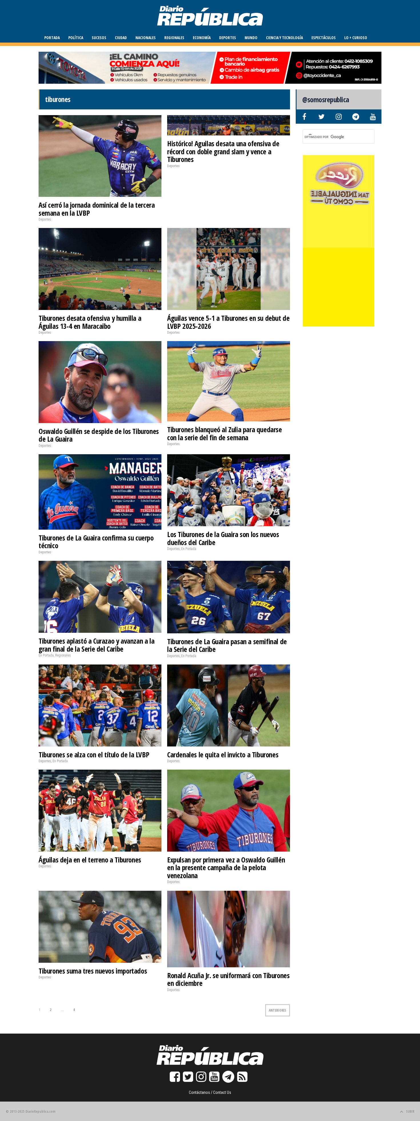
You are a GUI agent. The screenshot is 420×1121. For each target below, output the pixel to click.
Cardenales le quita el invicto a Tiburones (222, 754)
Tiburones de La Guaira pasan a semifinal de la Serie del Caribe (227, 645)
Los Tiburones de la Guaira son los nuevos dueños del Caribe (223, 538)
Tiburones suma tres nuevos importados (93, 971)
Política (75, 37)
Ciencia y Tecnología (284, 37)
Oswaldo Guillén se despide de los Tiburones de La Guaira (99, 435)
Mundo (251, 37)
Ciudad (121, 37)
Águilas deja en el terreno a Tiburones (90, 859)
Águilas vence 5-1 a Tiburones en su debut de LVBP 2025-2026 (228, 322)
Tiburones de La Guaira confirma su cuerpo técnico (96, 542)
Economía (202, 37)
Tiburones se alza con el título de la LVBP (94, 754)
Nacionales (145, 37)
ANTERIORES (277, 1010)
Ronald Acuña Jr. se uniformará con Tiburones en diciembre (228, 979)
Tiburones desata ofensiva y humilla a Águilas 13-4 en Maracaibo (90, 322)
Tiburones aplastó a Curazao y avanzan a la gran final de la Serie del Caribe (96, 645)
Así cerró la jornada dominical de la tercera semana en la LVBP (97, 209)
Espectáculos (323, 37)
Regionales (174, 37)
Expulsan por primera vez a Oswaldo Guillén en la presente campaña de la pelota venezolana (226, 867)
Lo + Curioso (355, 37)
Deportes (227, 37)
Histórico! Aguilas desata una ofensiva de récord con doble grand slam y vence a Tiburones (223, 151)
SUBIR (410, 1111)
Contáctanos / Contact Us (210, 1092)
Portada (52, 37)
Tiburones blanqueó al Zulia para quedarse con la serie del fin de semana (224, 433)
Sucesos (99, 37)
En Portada (188, 549)
